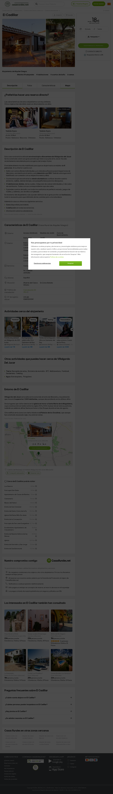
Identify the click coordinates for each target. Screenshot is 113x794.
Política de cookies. (57, 257)
